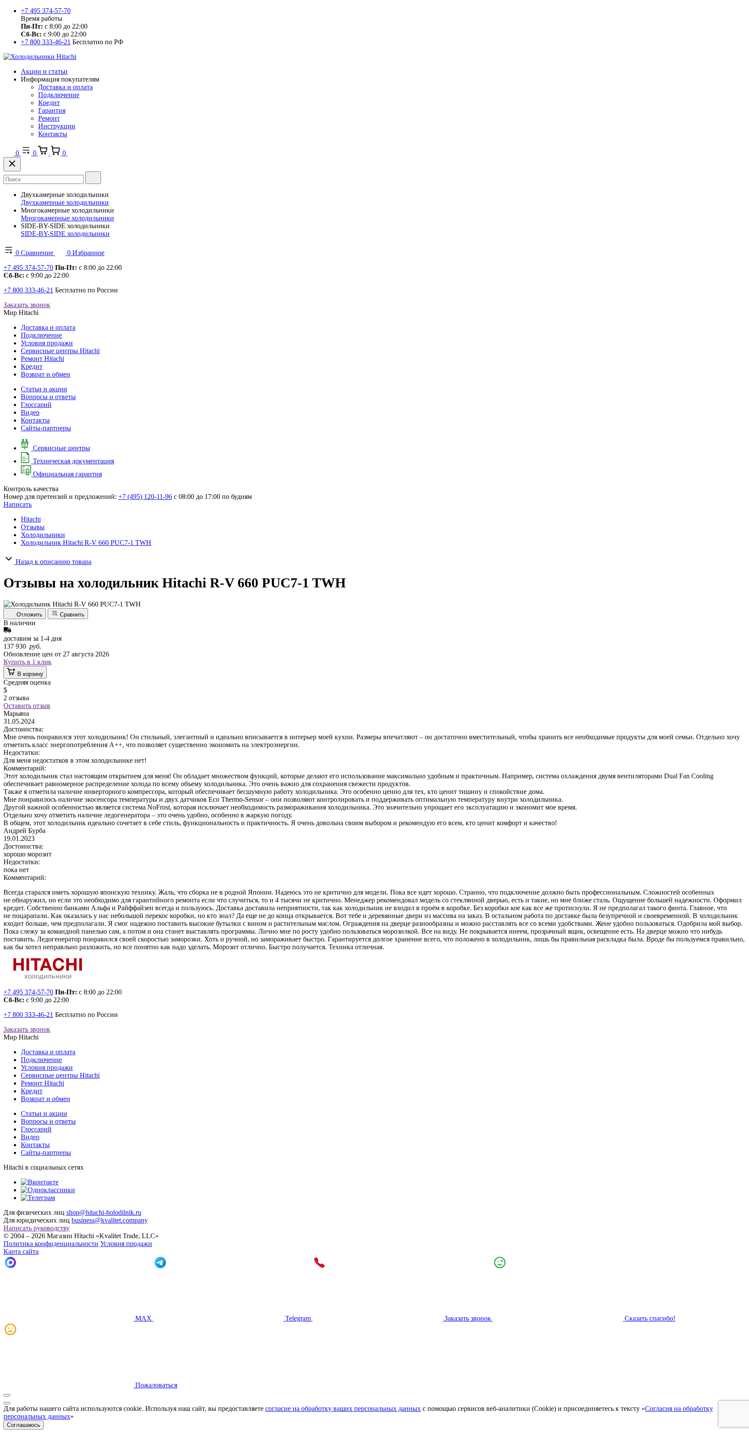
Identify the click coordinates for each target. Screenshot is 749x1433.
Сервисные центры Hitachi (60, 350)
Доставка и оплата (65, 87)
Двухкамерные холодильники (65, 202)
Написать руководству (36, 1228)
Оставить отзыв (26, 705)
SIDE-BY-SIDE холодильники (65, 233)
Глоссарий (36, 404)
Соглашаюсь (23, 1425)
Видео (30, 412)
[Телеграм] (38, 1197)
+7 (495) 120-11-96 (145, 496)
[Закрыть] (12, 164)
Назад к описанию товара (52, 561)
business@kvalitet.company (110, 1220)
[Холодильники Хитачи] (39, 56)
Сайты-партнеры (46, 428)
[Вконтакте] (40, 1182)
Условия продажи (47, 343)
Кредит (49, 102)
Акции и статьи (44, 71)
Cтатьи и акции (44, 389)
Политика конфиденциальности (50, 1243)
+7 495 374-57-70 (46, 10)
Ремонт (49, 118)
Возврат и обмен (45, 374)
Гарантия (51, 110)
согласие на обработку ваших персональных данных (343, 1408)
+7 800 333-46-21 (46, 42)
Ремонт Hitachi (42, 358)
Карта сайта (21, 1251)
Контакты (52, 134)
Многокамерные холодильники (67, 218)
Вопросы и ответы (48, 396)
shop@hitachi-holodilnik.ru (103, 1212)
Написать (17, 504)
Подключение (58, 94)
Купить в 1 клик (27, 662)
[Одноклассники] (48, 1190)
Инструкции (56, 126)
